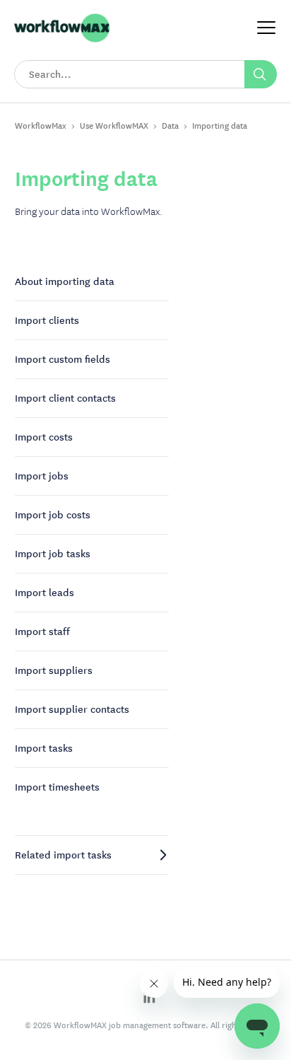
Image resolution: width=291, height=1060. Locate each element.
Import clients (47, 320)
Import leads (44, 592)
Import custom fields (62, 359)
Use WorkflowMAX (114, 125)
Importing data (219, 125)
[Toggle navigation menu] (266, 29)
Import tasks (44, 748)
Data (170, 125)
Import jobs (42, 476)
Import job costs (52, 514)
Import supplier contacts (72, 709)
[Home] (61, 40)
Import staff (42, 631)
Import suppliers (54, 670)
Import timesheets (57, 787)
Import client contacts (65, 398)
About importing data (64, 281)
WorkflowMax (40, 125)
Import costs (44, 437)
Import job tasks (52, 553)
